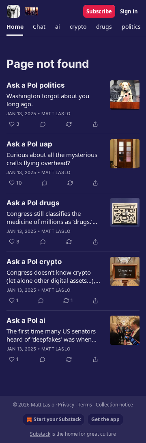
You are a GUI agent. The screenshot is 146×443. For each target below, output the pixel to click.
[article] (73, 104)
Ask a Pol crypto (34, 262)
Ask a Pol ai (25, 320)
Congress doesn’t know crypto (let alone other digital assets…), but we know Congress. (50, 276)
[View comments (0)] (43, 124)
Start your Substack (57, 419)
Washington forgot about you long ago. (47, 100)
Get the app (105, 419)
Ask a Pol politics (35, 85)
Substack (40, 433)
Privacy (66, 404)
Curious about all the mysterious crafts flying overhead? (51, 159)
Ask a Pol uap (29, 144)
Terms (85, 404)
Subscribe (99, 11)
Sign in (129, 11)
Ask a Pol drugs (33, 203)
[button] (15, 27)
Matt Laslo (55, 113)
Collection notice (114, 404)
